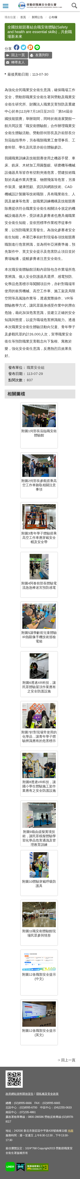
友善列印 (42, 55)
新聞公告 (37, 17)
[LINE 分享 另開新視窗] (37, 49)
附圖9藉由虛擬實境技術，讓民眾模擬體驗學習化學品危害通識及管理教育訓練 (39, 838)
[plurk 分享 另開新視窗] (30, 49)
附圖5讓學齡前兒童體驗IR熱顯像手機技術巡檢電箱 (39, 637)
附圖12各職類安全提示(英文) (39, 1033)
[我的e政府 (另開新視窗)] (21, 1167)
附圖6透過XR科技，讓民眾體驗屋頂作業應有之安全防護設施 (39, 687)
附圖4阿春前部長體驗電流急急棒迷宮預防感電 (39, 585)
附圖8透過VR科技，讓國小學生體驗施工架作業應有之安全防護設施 (39, 786)
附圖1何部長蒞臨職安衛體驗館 (39, 433)
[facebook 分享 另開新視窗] (16, 49)
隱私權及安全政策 (47, 1093)
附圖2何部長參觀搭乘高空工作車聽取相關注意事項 (39, 485)
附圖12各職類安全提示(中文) (39, 977)
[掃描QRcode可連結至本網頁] (14, 1086)
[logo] (40, 5)
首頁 (23, 17)
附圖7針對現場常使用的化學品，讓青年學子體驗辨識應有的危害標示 (39, 736)
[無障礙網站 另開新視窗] (37, 1167)
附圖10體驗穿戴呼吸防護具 (39, 884)
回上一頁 (18, 55)
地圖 (70, 1130)
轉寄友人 (18, 62)
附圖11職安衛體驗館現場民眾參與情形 (39, 933)
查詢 (74, 5)
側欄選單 (5, 5)
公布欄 (53, 17)
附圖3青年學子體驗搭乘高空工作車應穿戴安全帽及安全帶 (39, 538)
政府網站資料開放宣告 (19, 1093)
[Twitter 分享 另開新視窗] (23, 49)
